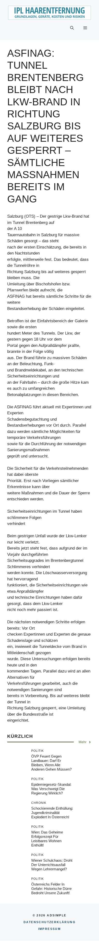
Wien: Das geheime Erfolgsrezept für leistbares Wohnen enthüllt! (47, 838)
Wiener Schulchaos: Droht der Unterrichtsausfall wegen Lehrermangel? (51, 864)
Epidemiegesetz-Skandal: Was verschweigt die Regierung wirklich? (51, 788)
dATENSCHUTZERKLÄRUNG (49, 922)
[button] (72, 28)
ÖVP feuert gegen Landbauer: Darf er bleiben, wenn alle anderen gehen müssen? (51, 762)
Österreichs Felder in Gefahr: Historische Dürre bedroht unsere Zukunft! (51, 888)
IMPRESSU (49, 929)
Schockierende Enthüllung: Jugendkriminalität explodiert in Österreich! (52, 812)
